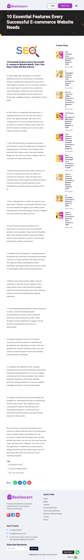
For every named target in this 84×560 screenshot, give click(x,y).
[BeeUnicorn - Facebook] (13, 515)
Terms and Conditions (52, 511)
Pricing (46, 517)
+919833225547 (16, 530)
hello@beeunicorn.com (18, 534)
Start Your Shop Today (16, 473)
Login (52, 6)
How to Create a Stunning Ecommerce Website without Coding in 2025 (69, 181)
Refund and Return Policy (53, 514)
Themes (46, 505)
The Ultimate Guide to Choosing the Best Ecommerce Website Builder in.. (69, 141)
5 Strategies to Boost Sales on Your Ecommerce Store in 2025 (69, 78)
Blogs (46, 502)
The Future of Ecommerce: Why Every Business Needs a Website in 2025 (70, 120)
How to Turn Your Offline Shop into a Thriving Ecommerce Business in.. (69, 99)
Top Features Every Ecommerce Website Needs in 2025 (69, 58)
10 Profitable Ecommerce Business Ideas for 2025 (69, 201)
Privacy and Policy (50, 508)
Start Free (65, 6)
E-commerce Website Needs (18, 468)
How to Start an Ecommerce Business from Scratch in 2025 (69, 219)
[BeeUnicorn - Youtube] (18, 515)
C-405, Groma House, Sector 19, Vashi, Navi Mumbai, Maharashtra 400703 (23, 538)
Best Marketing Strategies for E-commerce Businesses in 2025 (69, 161)
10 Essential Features (15, 464)
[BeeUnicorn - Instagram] (8, 515)
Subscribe (34, 548)
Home (46, 499)
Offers (46, 520)
